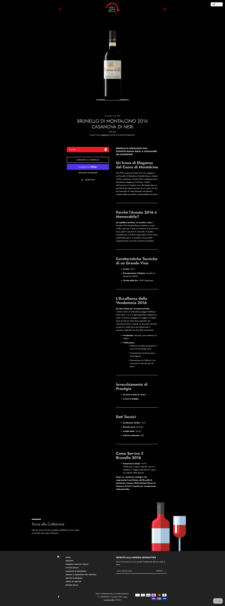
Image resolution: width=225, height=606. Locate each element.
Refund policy (72, 585)
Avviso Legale (72, 568)
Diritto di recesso (74, 578)
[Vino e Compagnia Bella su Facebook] (58, 596)
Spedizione (105, 135)
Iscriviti (159, 571)
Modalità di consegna (76, 571)
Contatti (70, 561)
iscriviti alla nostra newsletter (136, 557)
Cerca (68, 557)
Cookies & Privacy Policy (77, 564)
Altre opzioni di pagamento (87, 172)
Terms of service (73, 582)
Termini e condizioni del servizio (81, 575)
